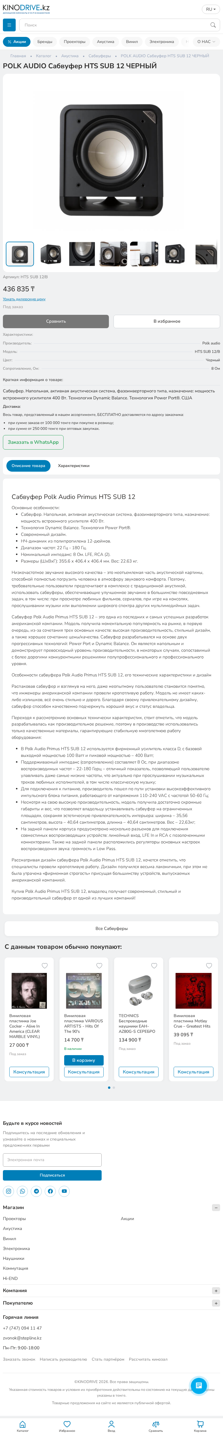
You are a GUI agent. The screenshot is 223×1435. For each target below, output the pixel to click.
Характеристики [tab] (73, 465)
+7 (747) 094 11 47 (22, 1328)
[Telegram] (36, 1191)
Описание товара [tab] (28, 465)
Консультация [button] (29, 1072)
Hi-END (10, 1278)
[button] (212, 82)
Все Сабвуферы (112, 928)
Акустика (105, 41)
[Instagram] (8, 1191)
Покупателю (18, 1303)
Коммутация (15, 1268)
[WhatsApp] (22, 1191)
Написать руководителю (63, 1359)
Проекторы (74, 41)
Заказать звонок (19, 1359)
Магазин (13, 1207)
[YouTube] (64, 1191)
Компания (15, 1290)
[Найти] (213, 25)
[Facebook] (50, 1191)
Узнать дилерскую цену (24, 299)
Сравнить (56, 321)
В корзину (83, 1060)
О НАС (204, 41)
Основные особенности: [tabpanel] (111, 697)
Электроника (162, 41)
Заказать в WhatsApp (33, 442)
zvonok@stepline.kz (22, 1338)
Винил (132, 41)
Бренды (44, 41)
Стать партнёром (108, 1359)
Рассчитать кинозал (148, 1359)
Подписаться (52, 1175)
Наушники (13, 1258)
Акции (19, 41)
